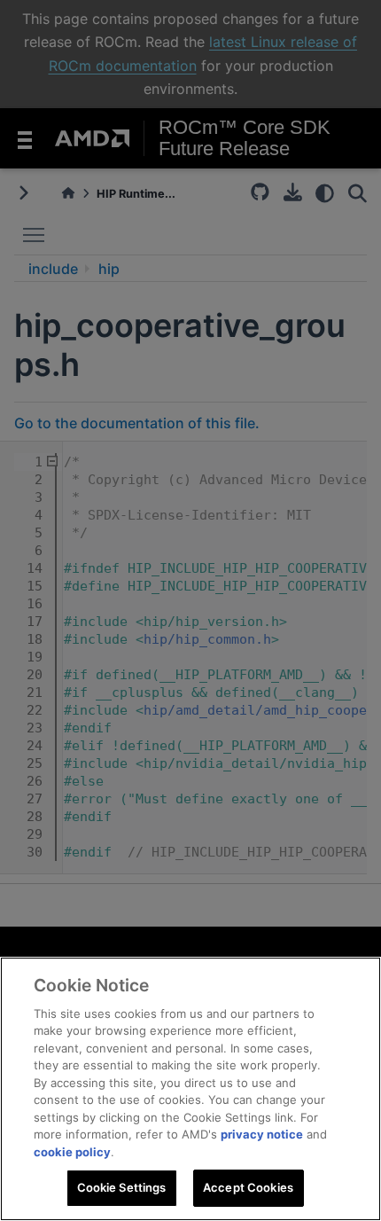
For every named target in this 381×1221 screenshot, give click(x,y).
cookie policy (72, 1152)
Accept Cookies (248, 1187)
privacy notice (262, 1134)
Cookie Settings (122, 1187)
